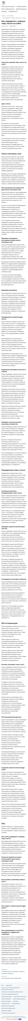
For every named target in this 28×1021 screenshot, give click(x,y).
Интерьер (4, 11)
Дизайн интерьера (21, 9)
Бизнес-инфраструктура (8, 9)
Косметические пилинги (8, 6)
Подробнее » (9, 985)
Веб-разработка (16, 1003)
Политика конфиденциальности (9, 994)
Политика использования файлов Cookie (12, 992)
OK (20, 1019)
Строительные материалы (8, 1013)
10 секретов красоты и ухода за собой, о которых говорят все (13, 971)
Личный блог (10, 15)
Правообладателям (6, 996)
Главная (3, 15)
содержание (16, 845)
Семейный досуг (13, 11)
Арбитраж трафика (6, 1010)
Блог (2, 985)
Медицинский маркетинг (8, 1006)
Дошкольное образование (8, 1008)
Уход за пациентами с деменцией (11, 977)
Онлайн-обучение (21, 6)
